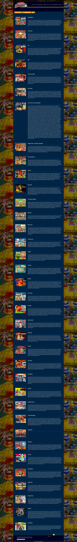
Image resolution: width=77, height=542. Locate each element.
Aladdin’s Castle (31, 402)
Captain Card (30, 496)
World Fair (30, 224)
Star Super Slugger (32, 199)
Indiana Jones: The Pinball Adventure (35, 143)
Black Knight (30, 469)
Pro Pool (29, 305)
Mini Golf (30, 212)
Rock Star (30, 332)
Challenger (30, 523)
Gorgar (29, 170)
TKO (28, 45)
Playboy (29, 346)
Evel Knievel (30, 374)
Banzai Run (30, 430)
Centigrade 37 (30, 17)
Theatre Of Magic (31, 74)
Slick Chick (30, 31)
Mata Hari (30, 185)
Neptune (29, 388)
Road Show (30, 88)
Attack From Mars (31, 415)
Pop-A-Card (30, 293)
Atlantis (29, 265)
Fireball (29, 278)
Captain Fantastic (31, 157)
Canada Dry (30, 482)
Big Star (29, 454)
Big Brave (30, 442)
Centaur (29, 508)
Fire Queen (30, 360)
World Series (30, 320)
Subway (29, 251)
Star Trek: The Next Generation (34, 103)
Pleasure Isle (30, 239)
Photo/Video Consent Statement (21, 539)
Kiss (28, 59)
